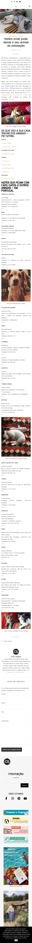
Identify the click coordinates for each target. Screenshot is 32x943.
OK (16, 940)
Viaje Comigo (8, 641)
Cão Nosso (5, 172)
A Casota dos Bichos (8, 179)
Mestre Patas (6, 164)
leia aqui (11, 99)
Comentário (4, 721)
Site (2, 209)
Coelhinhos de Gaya (8, 154)
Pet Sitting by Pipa (8, 168)
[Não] (30, 935)
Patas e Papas (6, 143)
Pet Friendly (16, 54)
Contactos (16, 777)
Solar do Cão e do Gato (9, 147)
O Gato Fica (6, 161)
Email (3, 703)
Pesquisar (24, 785)
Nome (3, 694)
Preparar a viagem (16, 36)
